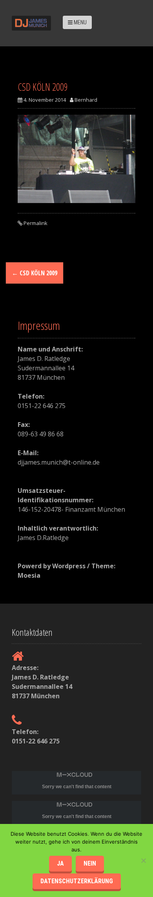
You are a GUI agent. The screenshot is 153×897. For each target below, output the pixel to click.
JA (60, 863)
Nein (90, 863)
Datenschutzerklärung (76, 881)
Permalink (34, 223)
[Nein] (143, 860)
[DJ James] (31, 22)
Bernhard (86, 99)
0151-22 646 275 (36, 741)
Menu (80, 22)
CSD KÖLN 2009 (34, 273)
